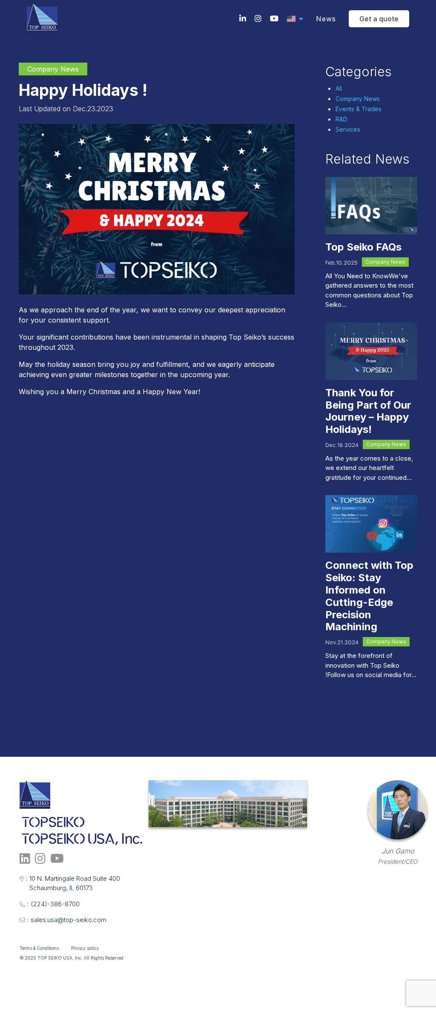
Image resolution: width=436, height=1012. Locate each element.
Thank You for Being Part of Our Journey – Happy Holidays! (368, 410)
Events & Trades (359, 108)
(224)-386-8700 (53, 904)
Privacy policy (85, 948)
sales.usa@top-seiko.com (66, 920)
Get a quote (379, 18)
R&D (341, 119)
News (326, 18)
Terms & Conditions (39, 948)
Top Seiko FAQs (363, 247)
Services (348, 129)
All (339, 88)
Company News (358, 98)
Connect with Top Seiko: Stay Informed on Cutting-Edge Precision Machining (369, 596)
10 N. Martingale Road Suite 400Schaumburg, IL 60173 (73, 883)
